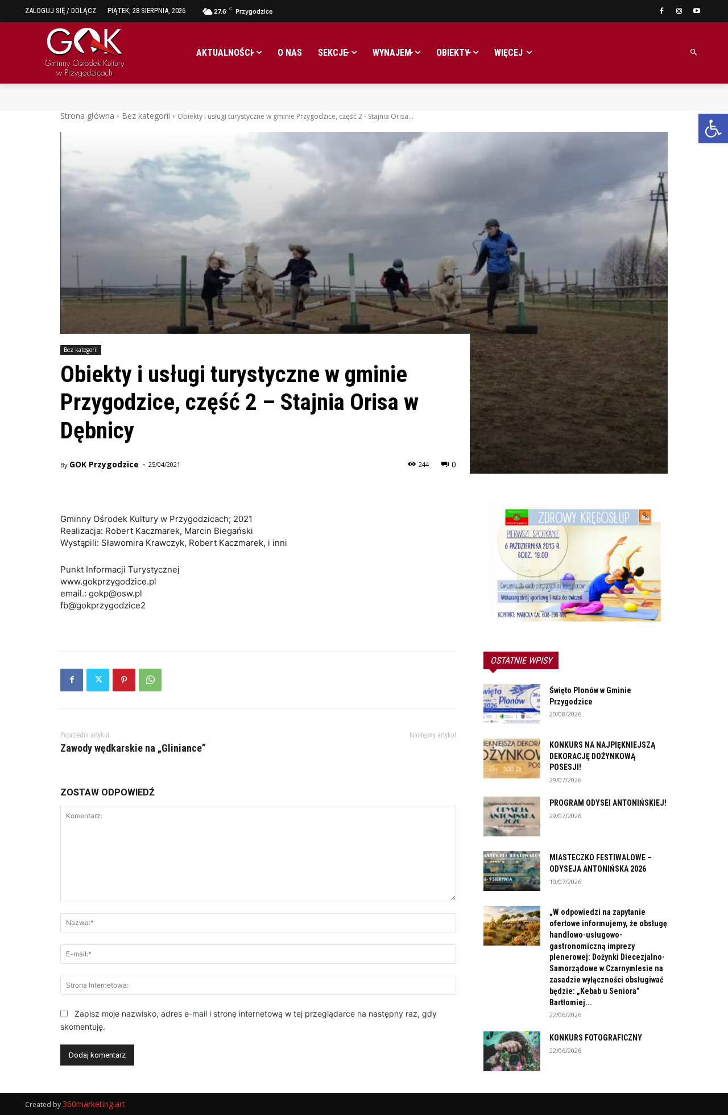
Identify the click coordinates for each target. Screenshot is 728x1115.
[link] (713, 128)
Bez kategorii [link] (146, 115)
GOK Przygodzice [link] (104, 464)
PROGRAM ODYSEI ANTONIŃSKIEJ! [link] (608, 802)
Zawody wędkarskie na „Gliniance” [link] (133, 748)
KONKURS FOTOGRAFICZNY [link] (595, 1037)
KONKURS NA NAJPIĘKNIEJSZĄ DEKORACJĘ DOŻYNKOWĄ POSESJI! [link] (602, 756)
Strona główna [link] (87, 115)
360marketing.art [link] (94, 1104)
